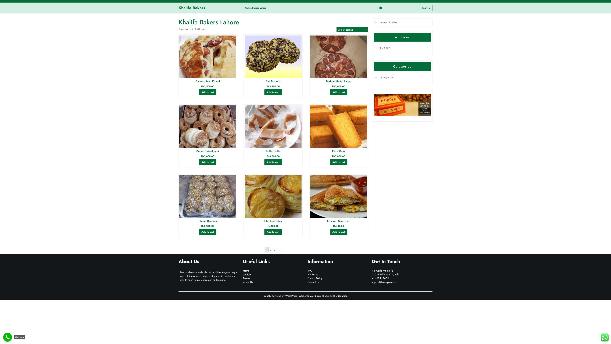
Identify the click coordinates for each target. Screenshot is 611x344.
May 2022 (384, 48)
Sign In (426, 8)
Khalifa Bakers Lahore (255, 7)
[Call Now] (7, 337)
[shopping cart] (380, 8)
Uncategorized (386, 77)
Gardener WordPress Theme (314, 296)
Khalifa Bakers (192, 8)
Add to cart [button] (207, 92)
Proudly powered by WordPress (280, 296)
